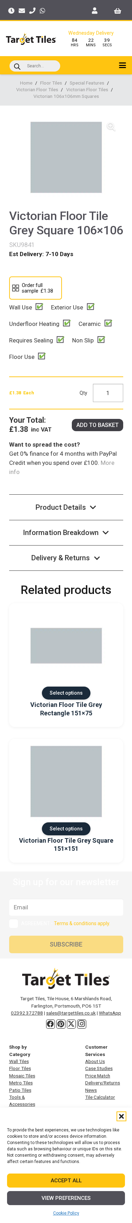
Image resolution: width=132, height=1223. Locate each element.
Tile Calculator (100, 1097)
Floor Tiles (51, 83)
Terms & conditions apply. (82, 923)
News (91, 1090)
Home (26, 83)
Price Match (97, 1075)
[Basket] (118, 10)
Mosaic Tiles (22, 1075)
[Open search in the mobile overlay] (35, 66)
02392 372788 (27, 1013)
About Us (95, 1061)
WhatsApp (110, 1013)
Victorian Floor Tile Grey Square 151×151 (66, 844)
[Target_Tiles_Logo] (31, 39)
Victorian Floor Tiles (37, 89)
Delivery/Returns (102, 1082)
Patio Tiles (20, 1090)
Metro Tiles (21, 1082)
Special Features (87, 83)
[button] (121, 1116)
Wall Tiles (19, 1061)
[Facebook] (50, 1024)
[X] (71, 1024)
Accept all (66, 1180)
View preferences (66, 1198)
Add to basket (97, 425)
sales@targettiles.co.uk (71, 1013)
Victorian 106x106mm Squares (66, 96)
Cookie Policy (66, 1213)
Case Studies (99, 1068)
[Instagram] (81, 1024)
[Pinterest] (60, 1024)
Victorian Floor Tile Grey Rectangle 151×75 (66, 708)
